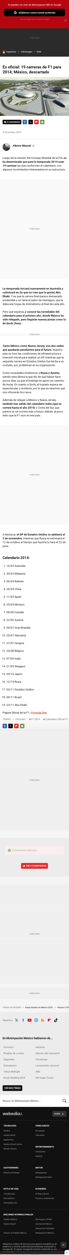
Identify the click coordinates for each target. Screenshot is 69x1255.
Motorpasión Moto (43, 1177)
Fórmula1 (21, 719)
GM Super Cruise (44, 1077)
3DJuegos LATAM (43, 1219)
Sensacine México (43, 1224)
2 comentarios (13, 122)
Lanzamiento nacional (47, 1065)
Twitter (30, 122)
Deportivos (11, 52)
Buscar (64, 1101)
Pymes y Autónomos (44, 1198)
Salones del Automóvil (47, 1053)
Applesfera (8, 1139)
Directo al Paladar (12, 1172)
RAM (39, 52)
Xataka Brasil (10, 1224)
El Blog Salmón (42, 1194)
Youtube (29, 1019)
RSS (42, 1019)
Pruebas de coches (14, 1053)
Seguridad (9, 1059)
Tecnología (41, 1059)
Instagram (36, 1019)
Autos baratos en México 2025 (39, 1007)
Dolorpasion (10, 1065)
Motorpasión (41, 1172)
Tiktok (55, 1019)
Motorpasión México (44, 1233)
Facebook (25, 122)
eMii (37, 1071)
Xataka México (10, 1219)
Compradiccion (10, 1203)
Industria (40, 1047)
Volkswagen (26, 52)
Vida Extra (39, 1135)
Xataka (7, 1130)
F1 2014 (35, 719)
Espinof (38, 1156)
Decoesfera (9, 1198)
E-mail (42, 122)
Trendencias (9, 1194)
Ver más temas (12, 1088)
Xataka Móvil (9, 1135)
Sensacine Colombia (44, 1228)
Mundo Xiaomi (10, 1148)
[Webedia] (12, 1116)
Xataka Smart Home (13, 1144)
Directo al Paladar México (15, 1233)
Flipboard (36, 122)
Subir (57, 1114)
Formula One (39, 712)
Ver (36, 866)
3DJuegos (40, 1130)
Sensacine (40, 1151)
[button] (23, 146)
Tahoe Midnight (12, 1071)
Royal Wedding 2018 (14, 1077)
